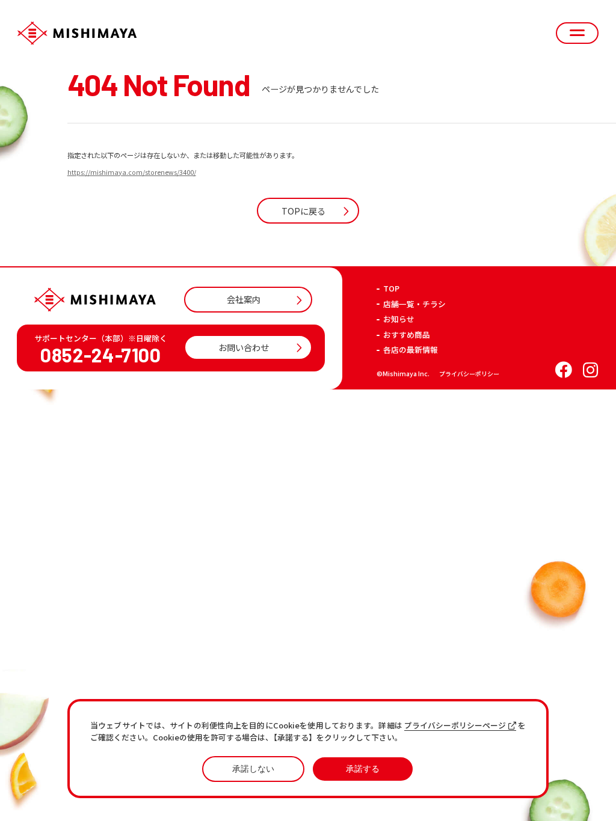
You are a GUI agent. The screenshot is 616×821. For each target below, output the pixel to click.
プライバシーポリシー (469, 373)
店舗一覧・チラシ (414, 304)
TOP (391, 289)
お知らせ (398, 319)
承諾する (363, 769)
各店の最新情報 (410, 350)
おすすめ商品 (406, 335)
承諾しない (253, 769)
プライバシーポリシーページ (455, 726)
